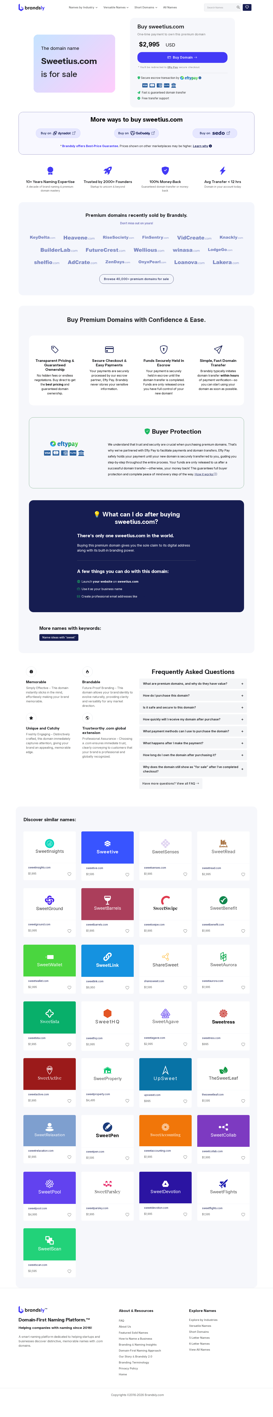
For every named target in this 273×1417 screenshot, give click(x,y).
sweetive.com (94, 868)
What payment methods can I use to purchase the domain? (186, 731)
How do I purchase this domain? (166, 695)
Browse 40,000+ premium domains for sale (136, 279)
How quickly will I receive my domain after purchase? (181, 719)
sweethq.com (94, 1038)
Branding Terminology (134, 1362)
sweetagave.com (154, 1037)
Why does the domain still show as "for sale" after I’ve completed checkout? (190, 769)
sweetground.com (39, 924)
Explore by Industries (203, 1319)
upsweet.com (152, 1094)
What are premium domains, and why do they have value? (185, 683)
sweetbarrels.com (97, 924)
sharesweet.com (154, 981)
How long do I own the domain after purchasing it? (179, 755)
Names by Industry (81, 7)
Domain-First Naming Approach (140, 1350)
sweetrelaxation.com (40, 1150)
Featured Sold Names (133, 1332)
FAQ (121, 1320)
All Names (170, 7)
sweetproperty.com (98, 1094)
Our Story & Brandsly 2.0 (135, 1356)
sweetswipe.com (154, 924)
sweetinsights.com (39, 867)
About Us (125, 1326)
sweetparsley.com (97, 1207)
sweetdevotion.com (156, 1207)
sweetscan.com (37, 1264)
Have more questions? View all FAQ (169, 783)
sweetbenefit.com (213, 924)
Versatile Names (114, 7)
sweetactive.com (38, 1094)
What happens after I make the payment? (173, 743)
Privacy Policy (128, 1368)
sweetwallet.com (38, 981)
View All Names (199, 1349)
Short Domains (144, 7)
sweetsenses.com (155, 867)
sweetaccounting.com (157, 1150)
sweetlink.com (94, 981)
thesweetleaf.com (213, 1094)
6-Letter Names (199, 1343)
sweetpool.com (37, 1208)
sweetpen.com (95, 1151)
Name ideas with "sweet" (58, 637)
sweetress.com (211, 1037)
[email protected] (150, 596)
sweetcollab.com (212, 1151)
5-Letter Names (199, 1337)
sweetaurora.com (212, 981)
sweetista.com (36, 1037)
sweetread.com (211, 868)
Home (123, 1374)
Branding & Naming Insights (138, 1344)
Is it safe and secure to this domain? (169, 707)
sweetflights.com (212, 1207)
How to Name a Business (135, 1338)
